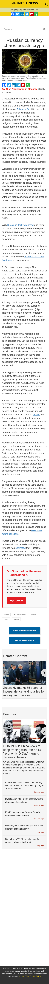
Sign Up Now (16, 600)
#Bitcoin (33, 614)
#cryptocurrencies (20, 614)
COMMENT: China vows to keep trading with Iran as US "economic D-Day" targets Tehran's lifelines (22, 751)
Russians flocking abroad (20, 225)
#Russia (6, 614)
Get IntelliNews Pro (24, 640)
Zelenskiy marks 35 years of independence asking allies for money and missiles (24, 691)
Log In (14, 9)
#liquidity (16, 619)
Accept (21, 976)
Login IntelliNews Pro (28, 9)
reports (36, 414)
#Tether (6, 619)
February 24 (23, 109)
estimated (20, 548)
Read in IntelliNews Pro (24, 631)
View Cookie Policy (33, 976)
